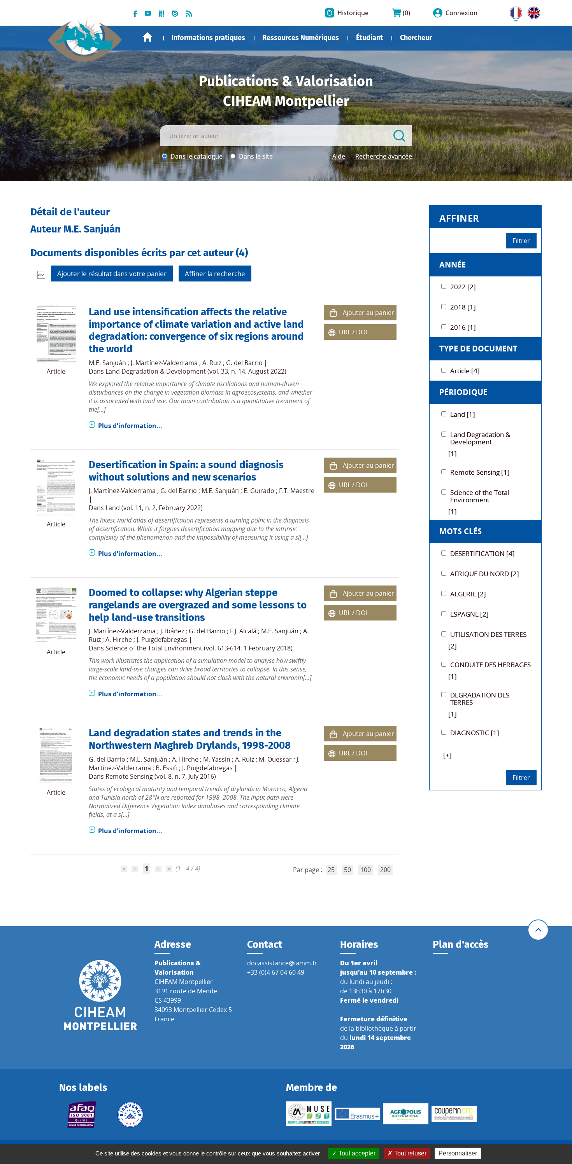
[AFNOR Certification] (82, 1114)
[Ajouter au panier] (333, 312)
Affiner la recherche (215, 273)
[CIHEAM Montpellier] (100, 994)
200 (385, 869)
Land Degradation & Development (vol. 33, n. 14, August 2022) (195, 371)
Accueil (147, 37)
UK (532, 11)
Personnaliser (458, 1153)
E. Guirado (259, 490)
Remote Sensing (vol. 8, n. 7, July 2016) (160, 776)
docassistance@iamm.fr (282, 963)
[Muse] (309, 1113)
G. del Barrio (244, 362)
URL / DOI (353, 332)
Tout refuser (409, 1153)
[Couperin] (454, 1114)
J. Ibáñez (172, 631)
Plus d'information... (130, 425)
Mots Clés (460, 531)
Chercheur (416, 37)
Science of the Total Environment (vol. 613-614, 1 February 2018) (199, 648)
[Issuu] (175, 13)
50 (347, 869)
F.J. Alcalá (243, 631)
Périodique (463, 392)
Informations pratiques (208, 37)
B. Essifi (166, 768)
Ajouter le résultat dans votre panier (112, 273)
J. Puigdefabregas (162, 639)
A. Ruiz (211, 362)
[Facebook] (135, 13)
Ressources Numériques (300, 37)
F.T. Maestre (296, 490)
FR (513, 11)
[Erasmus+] (357, 1114)
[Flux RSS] (189, 13)
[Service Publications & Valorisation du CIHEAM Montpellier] (85, 35)
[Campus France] (130, 1114)
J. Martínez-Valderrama (164, 362)
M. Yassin (216, 759)
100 (365, 869)
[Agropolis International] (405, 1113)
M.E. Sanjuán (107, 362)
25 (331, 869)
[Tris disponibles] (41, 274)
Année (452, 264)
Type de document (478, 348)
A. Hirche (118, 639)
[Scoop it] (161, 13)
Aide (338, 156)
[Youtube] (148, 13)
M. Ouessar (275, 759)
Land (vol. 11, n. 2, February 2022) (154, 507)
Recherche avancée (383, 156)
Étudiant (369, 37)
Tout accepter (356, 1153)
